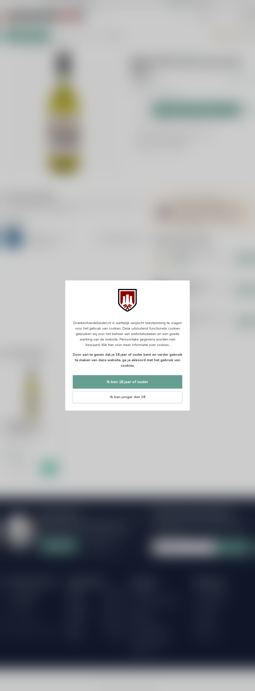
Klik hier (108, 345)
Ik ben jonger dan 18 (127, 397)
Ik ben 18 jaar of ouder (127, 381)
